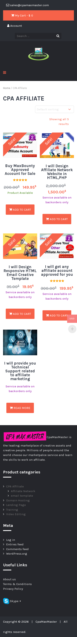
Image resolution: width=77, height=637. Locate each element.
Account (15, 26)
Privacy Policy (13, 589)
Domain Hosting (18, 500)
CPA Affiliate (15, 486)
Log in (10, 540)
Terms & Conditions (17, 584)
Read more (21, 408)
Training (12, 509)
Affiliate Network (23, 491)
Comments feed (17, 549)
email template (22, 495)
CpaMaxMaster (46, 621)
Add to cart (21, 209)
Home (6, 88)
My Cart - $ (23, 15)
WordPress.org (16, 553)
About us (9, 579)
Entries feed (15, 544)
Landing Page (16, 505)
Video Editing (16, 514)
